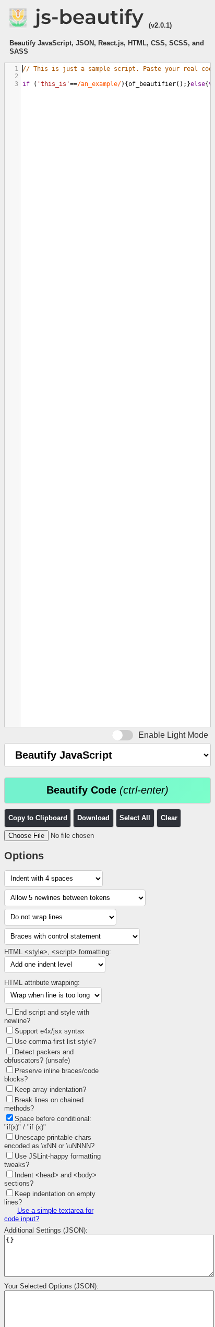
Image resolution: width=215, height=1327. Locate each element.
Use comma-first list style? (55, 1041)
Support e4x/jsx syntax (50, 1031)
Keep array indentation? (50, 1089)
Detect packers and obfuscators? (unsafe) (39, 1056)
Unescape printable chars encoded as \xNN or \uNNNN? (49, 1142)
